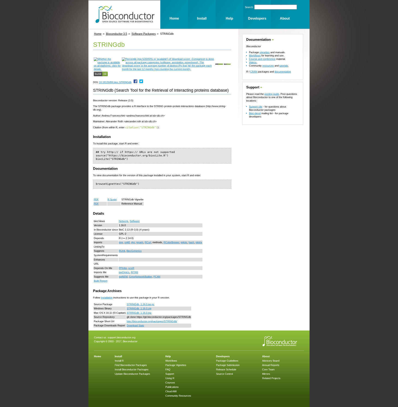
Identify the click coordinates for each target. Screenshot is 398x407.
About (266, 356)
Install (118, 356)
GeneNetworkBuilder (140, 276)
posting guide (271, 94)
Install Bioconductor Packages (132, 369)
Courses (170, 382)
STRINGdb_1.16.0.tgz (139, 312)
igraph (139, 242)
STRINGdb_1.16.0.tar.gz (140, 304)
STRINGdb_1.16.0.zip (139, 308)
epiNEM (123, 276)
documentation (283, 71)
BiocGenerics (134, 250)
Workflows (255, 55)
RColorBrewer (171, 242)
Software (135, 221)
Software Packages (144, 33)
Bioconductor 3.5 (116, 33)
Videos (253, 62)
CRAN (253, 71)
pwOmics (124, 272)
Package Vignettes (175, 365)
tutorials (283, 65)
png (121, 242)
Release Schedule (226, 369)
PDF (96, 199)
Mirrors (266, 373)
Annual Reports (270, 365)
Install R (119, 360)
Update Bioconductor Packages (132, 373)
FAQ (167, 369)
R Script (112, 199)
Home (98, 33)
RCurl (148, 242)
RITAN (134, 272)
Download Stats (135, 325)
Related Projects (271, 378)
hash (191, 242)
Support (252, 87)
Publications (172, 387)
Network (123, 221)
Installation (107, 297)
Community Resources (178, 395)
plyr (133, 242)
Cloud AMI (171, 391)
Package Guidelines (227, 360)
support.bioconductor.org (121, 337)
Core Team (268, 369)
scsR (131, 268)
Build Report (100, 280)
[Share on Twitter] (141, 82)
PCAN (156, 276)
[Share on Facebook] (135, 82)
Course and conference (262, 59)
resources (268, 65)
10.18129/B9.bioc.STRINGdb (115, 82)
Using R (169, 378)
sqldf (127, 242)
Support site (255, 106)
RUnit (122, 250)
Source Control (224, 373)
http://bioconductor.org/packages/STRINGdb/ (152, 321)
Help (168, 356)
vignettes (265, 52)
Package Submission (228, 365)
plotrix (199, 242)
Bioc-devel (255, 113)
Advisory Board (270, 360)
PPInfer (123, 268)
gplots (184, 242)
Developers (223, 356)
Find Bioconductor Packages (131, 365)
